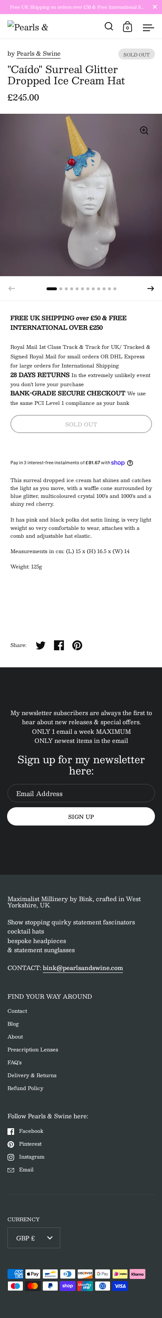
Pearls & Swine (39, 53)
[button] (150, 288)
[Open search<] (109, 26)
